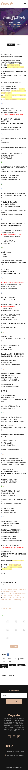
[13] (2, 412)
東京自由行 (12, 665)
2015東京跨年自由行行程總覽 (15, 67)
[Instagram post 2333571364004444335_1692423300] (22, 640)
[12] (2, 369)
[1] (2, 52)
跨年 (10, 661)
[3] (2, 134)
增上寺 (9, 658)
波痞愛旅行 (21, 665)
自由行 (4, 661)
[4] (2, 162)
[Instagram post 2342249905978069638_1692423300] (5, 623)
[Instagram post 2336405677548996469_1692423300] (22, 632)
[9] (2, 278)
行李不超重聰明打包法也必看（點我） (15, 99)
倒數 (4, 658)
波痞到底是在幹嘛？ (6, 608)
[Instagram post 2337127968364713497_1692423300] (14, 632)
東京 (15, 658)
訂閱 (16, 701)
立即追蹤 (15, 646)
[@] (6, 616)
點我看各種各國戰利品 (15, 565)
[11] (2, 332)
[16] (2, 517)
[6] (2, 189)
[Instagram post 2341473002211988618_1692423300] (14, 623)
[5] (2, 184)
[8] (2, 247)
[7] (2, 219)
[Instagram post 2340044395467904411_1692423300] (22, 623)
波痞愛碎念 (4, 667)
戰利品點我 (22, 89)
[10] (2, 293)
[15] (2, 486)
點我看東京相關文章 (18, 560)
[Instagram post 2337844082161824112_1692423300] (5, 632)
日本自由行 (11, 44)
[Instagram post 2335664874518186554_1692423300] (5, 640)
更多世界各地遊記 (7, 569)
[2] (2, 104)
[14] (2, 454)
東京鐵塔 (22, 658)
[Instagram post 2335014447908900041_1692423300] (14, 640)
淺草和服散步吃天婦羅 (13, 65)
